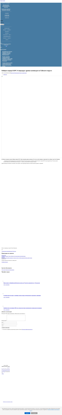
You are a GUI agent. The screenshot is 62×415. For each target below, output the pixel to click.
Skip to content (2, 0)
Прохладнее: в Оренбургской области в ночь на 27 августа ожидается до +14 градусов (20, 337)
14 (6, 369)
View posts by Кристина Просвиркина (8, 269)
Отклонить (34, 413)
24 (2, 371)
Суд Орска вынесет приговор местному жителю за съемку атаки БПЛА (17, 363)
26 (4, 371)
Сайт (2, 325)
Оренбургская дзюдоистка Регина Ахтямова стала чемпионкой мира (16, 343)
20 (5, 370)
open (1, 47)
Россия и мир (5, 34)
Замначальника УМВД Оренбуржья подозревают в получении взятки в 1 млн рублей (20, 357)
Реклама (11, 401)
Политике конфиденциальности (27, 329)
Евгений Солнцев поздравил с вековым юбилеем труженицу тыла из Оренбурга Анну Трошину (22, 352)
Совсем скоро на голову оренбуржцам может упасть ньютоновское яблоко (7, 64)
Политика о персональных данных (7, 401)
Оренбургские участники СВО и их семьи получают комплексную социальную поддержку (21, 349)
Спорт (10, 34)
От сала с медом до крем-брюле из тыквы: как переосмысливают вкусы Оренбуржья (19, 360)
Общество (5, 74)
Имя (3, 322)
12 (4, 369)
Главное (7, 13)
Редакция (7, 401)
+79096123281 (6, 44)
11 (3, 369)
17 (2, 370)
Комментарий (4, 320)
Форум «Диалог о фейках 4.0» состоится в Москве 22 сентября (15, 354)
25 (3, 371)
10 (2, 369)
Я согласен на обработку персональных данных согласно (17, 329)
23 (9, 370)
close (1, 43)
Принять (27, 413)
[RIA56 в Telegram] (5, 46)
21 (6, 370)
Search (2, 24)
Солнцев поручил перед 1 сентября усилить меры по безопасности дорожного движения (20, 340)
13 (5, 369)
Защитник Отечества (7, 15)
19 (4, 370)
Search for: (2, 22)
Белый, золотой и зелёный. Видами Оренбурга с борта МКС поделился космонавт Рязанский (7, 58)
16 (9, 369)
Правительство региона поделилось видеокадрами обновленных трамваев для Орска (20, 346)
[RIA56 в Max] (6, 46)
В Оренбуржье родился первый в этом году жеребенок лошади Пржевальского (7, 53)
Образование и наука (6, 36)
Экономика (7, 31)
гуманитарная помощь (5, 251)
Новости (7, 17)
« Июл (3, 373)
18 (3, 370)
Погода (7, 39)
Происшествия (6, 28)
